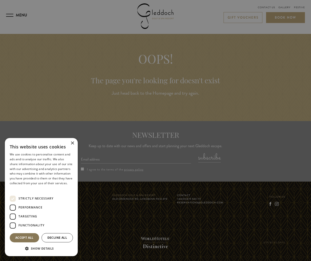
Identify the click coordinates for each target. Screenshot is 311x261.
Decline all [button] (57, 238)
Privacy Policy (19, 188)
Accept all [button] (24, 238)
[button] (41, 248)
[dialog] (41, 197)
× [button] (72, 143)
